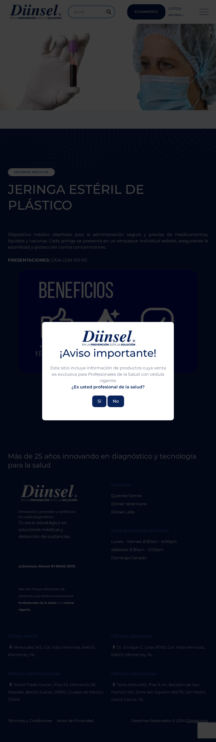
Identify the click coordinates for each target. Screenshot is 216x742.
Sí (99, 401)
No (116, 401)
